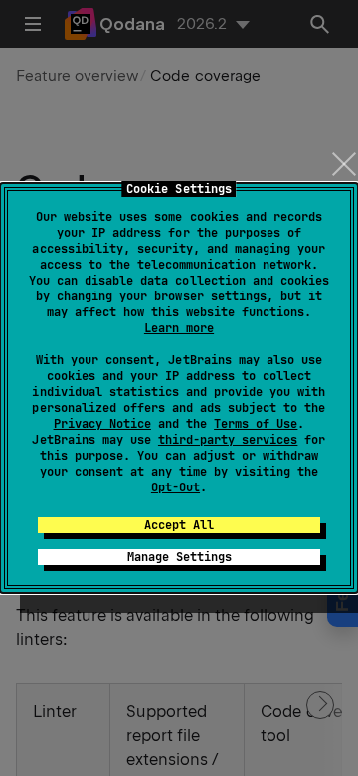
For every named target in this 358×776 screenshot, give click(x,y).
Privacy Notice (102, 424)
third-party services (227, 440)
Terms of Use (255, 424)
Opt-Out (175, 487)
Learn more (179, 328)
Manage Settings (179, 557)
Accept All (179, 525)
